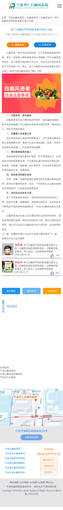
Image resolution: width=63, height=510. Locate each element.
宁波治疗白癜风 (8, 377)
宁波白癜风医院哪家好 (11, 374)
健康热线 (19, 44)
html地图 (24, 482)
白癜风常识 (32, 17)
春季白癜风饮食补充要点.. (16, 322)
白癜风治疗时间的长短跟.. (16, 336)
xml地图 (33, 482)
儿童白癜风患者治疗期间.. (16, 325)
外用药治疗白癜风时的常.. (16, 342)
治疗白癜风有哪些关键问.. (16, 339)
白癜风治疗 (46, 17)
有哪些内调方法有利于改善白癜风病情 (30, 234)
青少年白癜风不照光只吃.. (16, 349)
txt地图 (41, 482)
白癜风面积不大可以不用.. (16, 332)
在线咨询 (46, 44)
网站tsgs (49, 482)
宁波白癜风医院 (16, 17)
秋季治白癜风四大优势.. (15, 346)
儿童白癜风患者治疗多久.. (16, 329)
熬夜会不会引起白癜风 (13, 238)
